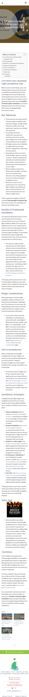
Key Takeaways (8, 61)
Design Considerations (10, 65)
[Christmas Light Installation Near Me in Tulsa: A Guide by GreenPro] (19, 617)
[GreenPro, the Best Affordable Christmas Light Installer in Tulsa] (7, 617)
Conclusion (7, 74)
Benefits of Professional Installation (14, 63)
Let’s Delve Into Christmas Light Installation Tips (12, 58)
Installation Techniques (10, 69)
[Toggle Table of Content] (24, 54)
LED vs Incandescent (9, 67)
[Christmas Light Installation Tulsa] (2, 3)
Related (8, 76)
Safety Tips (7, 72)
